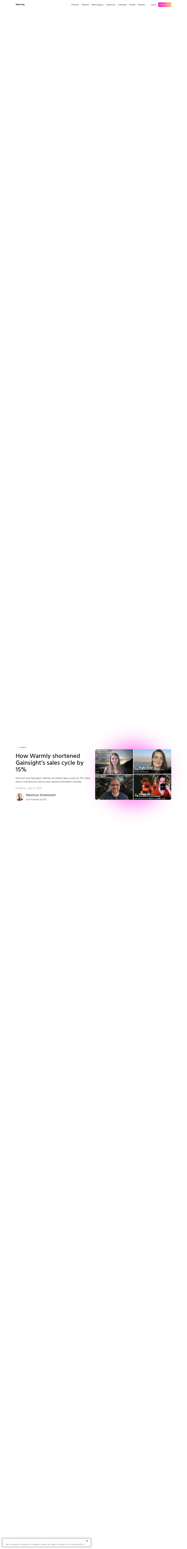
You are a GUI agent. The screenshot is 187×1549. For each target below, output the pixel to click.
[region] (46, 1542)
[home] (20, 5)
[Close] (87, 1541)
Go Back (22, 747)
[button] (75, 5)
